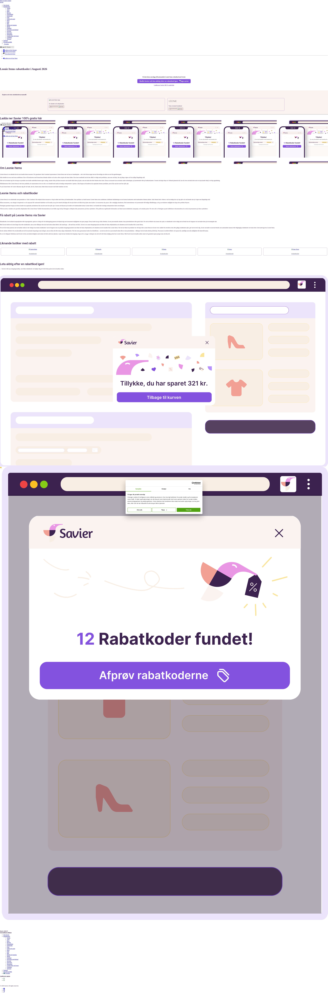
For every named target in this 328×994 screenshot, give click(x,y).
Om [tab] (190, 489)
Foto (8, 17)
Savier (1, 2)
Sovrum (9, 31)
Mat (8, 23)
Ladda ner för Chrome (11, 50)
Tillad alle (188, 510)
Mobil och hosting (12, 25)
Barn (8, 11)
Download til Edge (10, 54)
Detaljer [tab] (164, 489)
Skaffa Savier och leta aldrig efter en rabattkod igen (158, 81)
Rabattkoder (6, 6)
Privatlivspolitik (7, 42)
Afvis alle (139, 510)
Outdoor (9, 28)
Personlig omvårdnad (12, 30)
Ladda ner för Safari (10, 51)
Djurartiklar (10, 14)
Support (5, 40)
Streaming (9, 34)
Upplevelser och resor (13, 36)
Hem (8, 20)
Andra (8, 8)
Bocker (9, 13)
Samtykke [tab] (138, 489)
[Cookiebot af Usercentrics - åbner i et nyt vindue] (193, 483)
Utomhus (9, 37)
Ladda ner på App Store (11, 58)
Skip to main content (5, 0)
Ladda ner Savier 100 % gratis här (164, 85)
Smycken (9, 33)
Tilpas (163, 510)
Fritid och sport (11, 19)
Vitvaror (9, 39)
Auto (8, 10)
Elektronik (9, 16)
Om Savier (6, 5)
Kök (8, 22)
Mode (8, 26)
